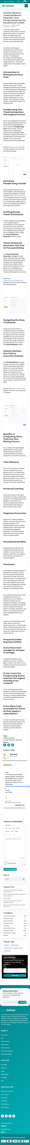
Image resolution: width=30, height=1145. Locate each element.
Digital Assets (14, 945)
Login (2, 1071)
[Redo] (9, 834)
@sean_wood (13, 756)
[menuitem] (6, 828)
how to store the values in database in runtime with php (13, 890)
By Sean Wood (8, 25)
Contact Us (4, 1035)
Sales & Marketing (15, 920)
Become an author (7, 1091)
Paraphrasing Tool (14, 147)
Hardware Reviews (15, 918)
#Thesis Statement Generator (12, 740)
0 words (23, 857)
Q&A (2, 1081)
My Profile (4, 1065)
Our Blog (3, 1077)
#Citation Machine (9, 738)
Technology (15, 925)
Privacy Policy (5, 1041)
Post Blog (4, 1101)
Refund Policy (5, 1048)
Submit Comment (10, 869)
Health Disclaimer (6, 1054)
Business (15, 935)
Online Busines (8, 948)
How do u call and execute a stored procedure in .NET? (13, 901)
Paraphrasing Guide (19, 195)
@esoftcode (8, 801)
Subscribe (15, 975)
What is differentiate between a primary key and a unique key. (15, 895)
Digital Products (18, 948)
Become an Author (9, 1)
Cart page (4, 1097)
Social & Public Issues (15, 928)
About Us (4, 1068)
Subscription (5, 1107)
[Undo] (6, 834)
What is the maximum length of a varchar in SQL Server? (15, 905)
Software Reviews (15, 923)
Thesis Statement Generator (12, 280)
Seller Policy (5, 1044)
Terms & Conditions (7, 1051)
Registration (5, 1074)
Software (6, 945)
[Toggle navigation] (26, 5)
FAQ (2, 1038)
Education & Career (15, 930)
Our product (5, 1094)
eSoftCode (7, 950)
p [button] (4, 857)
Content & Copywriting (15, 916)
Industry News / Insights (15, 933)
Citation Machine (17, 388)
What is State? (7, 898)
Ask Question (5, 1104)
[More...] (14, 834)
